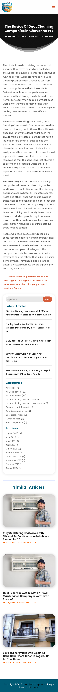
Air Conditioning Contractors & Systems (25, 403)
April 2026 (10, 445)
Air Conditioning (13, 395)
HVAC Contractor (43, 36)
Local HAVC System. (34, 684)
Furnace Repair (13, 418)
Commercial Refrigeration (18, 407)
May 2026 (10, 441)
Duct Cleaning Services (17, 411)
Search (47, 299)
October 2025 (12, 464)
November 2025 (13, 460)
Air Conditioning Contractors (20, 399)
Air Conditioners (13, 391)
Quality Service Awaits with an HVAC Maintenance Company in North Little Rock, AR (28, 328)
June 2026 (11, 437)
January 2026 (12, 452)
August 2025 (12, 468)
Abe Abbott (13, 36)
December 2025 (14, 456)
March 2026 (11, 448)
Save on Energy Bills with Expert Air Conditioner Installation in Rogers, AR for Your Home (27, 357)
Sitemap (34, 687)
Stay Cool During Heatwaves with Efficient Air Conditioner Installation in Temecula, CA (26, 536)
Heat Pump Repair (14, 422)
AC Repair (10, 387)
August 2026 (12, 433)
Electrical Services (14, 415)
